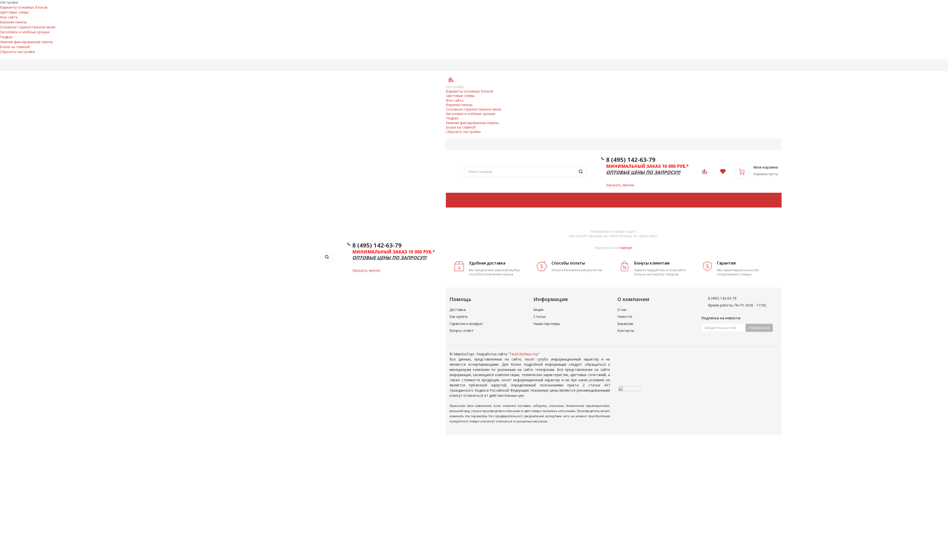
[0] (451, 81)
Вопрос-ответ (462, 330)
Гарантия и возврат (466, 323)
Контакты (462, 65)
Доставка (370, 65)
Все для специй (767, 200)
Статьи (539, 316)
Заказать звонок (366, 270)
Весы (733, 200)
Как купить (397, 65)
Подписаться (759, 327)
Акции (315, 65)
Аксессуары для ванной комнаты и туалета (595, 200)
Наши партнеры (546, 323)
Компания (338, 65)
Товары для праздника (478, 200)
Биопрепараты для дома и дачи (686, 200)
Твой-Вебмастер (524, 354)
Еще (483, 65)
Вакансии (625, 323)
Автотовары (529, 200)
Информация (427, 65)
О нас (622, 309)
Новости (624, 316)
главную (625, 247)
